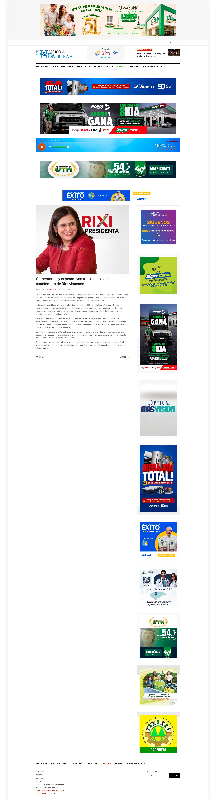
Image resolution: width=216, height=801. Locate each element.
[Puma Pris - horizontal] (108, 118)
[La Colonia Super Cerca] (158, 275)
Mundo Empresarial (62, 66)
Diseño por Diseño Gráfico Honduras (51, 790)
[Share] (171, 42)
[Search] (177, 42)
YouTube (39, 781)
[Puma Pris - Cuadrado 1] (158, 337)
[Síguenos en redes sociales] (158, 226)
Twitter (39, 775)
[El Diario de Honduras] (54, 54)
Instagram (40, 778)
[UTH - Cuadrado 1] (158, 637)
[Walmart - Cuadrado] (158, 540)
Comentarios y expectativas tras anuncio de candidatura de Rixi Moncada (72, 281)
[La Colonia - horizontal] (108, 19)
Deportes (133, 66)
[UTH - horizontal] (108, 169)
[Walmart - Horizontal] (108, 195)
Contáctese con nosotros (46, 793)
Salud (109, 66)
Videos (97, 66)
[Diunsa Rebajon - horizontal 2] (108, 86)
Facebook (39, 772)
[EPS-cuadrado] (158, 587)
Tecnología (82, 66)
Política (121, 66)
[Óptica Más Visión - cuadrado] (158, 407)
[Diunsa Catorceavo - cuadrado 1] (158, 478)
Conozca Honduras (151, 66)
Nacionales (41, 66)
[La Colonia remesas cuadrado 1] (158, 686)
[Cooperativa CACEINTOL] (158, 733)
